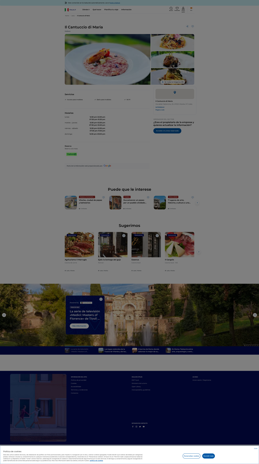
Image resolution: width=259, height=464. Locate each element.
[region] (129, 455)
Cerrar (255, 448)
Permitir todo (208, 456)
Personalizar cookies (191, 456)
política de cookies (96, 460)
